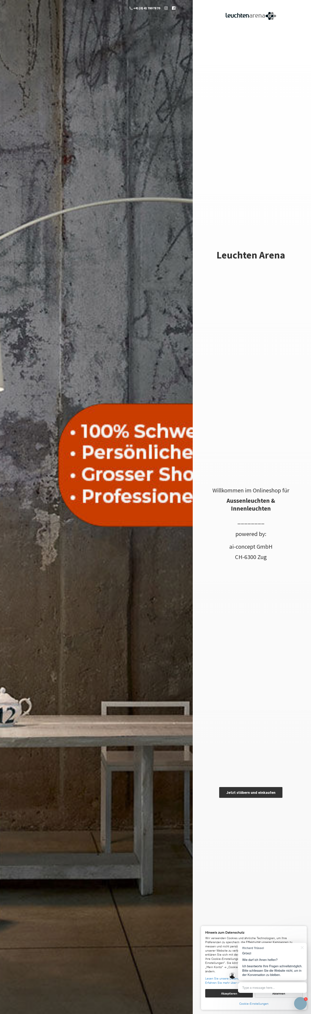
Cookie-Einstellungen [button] (253, 1004)
